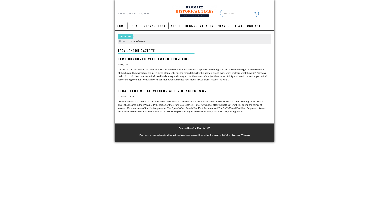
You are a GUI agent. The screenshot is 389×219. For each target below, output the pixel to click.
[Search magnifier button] (255, 13)
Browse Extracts (199, 26)
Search (224, 26)
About (176, 26)
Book (162, 26)
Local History (141, 26)
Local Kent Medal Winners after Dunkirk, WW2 (162, 91)
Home (121, 26)
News (238, 26)
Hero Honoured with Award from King (154, 59)
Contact (254, 26)
